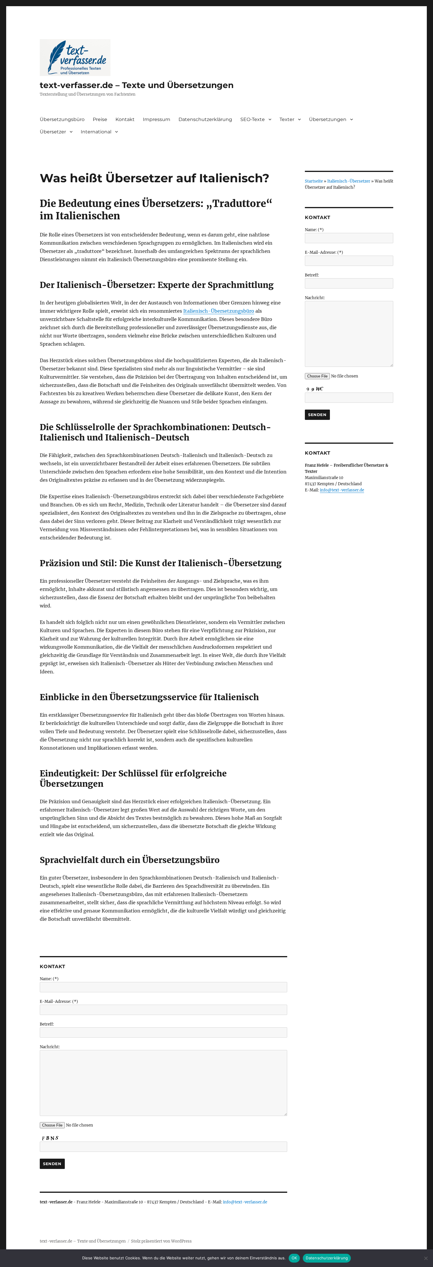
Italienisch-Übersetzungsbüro (218, 311)
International (96, 132)
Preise (100, 119)
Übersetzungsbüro (62, 119)
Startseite (314, 181)
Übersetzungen (327, 119)
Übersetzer (53, 132)
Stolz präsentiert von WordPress (161, 1241)
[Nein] (426, 1258)
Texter (287, 119)
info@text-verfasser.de (245, 1202)
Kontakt (125, 119)
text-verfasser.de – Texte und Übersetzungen (137, 85)
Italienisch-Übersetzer (348, 181)
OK (294, 1258)
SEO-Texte (252, 119)
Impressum (156, 119)
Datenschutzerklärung (205, 119)
